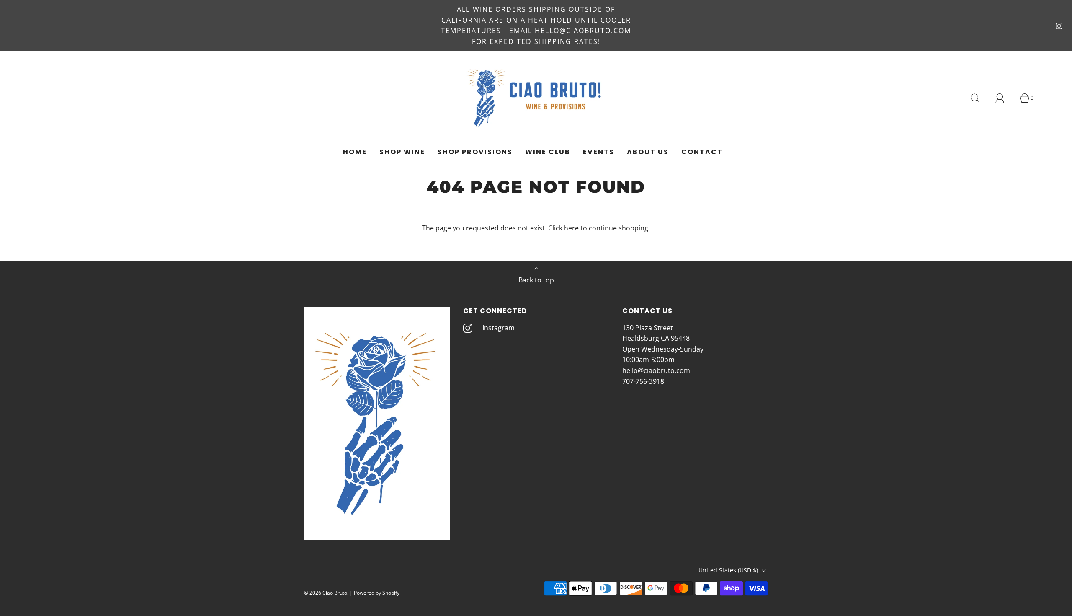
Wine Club (547, 152)
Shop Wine (402, 152)
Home (355, 152)
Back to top (536, 280)
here (571, 228)
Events (598, 152)
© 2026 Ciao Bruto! (326, 592)
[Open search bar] (980, 98)
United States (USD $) (729, 570)
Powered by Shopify (376, 592)
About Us (648, 152)
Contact (702, 152)
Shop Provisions (475, 152)
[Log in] (1004, 98)
